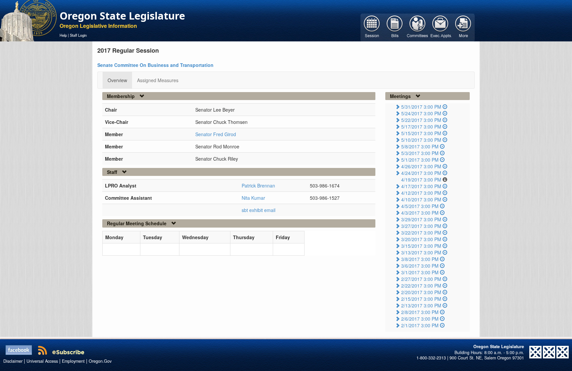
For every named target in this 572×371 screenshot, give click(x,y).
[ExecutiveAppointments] (440, 27)
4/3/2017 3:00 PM (420, 212)
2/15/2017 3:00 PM (421, 298)
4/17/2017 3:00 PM (421, 186)
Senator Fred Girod (215, 134)
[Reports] (463, 27)
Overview (117, 80)
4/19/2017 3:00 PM (421, 179)
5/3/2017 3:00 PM (420, 153)
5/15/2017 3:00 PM (421, 133)
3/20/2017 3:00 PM (421, 239)
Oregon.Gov (100, 361)
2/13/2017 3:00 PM (421, 305)
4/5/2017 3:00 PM (420, 206)
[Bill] (394, 27)
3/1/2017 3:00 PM (420, 272)
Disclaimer (13, 361)
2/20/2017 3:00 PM (421, 292)
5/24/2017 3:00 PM (421, 113)
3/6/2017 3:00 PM (420, 265)
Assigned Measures (157, 80)
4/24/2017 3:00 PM (421, 173)
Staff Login (78, 35)
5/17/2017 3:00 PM (421, 126)
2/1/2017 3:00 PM (420, 325)
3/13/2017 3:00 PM (421, 252)
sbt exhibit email (258, 210)
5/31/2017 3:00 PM (421, 106)
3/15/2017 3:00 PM (421, 245)
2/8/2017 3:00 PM (420, 312)
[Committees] (417, 27)
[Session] (371, 27)
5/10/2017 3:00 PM (421, 139)
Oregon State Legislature (122, 15)
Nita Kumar (253, 197)
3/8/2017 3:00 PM (420, 259)
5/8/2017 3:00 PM (420, 146)
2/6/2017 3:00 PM (420, 318)
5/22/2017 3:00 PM (421, 120)
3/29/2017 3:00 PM (421, 219)
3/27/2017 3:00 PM (421, 226)
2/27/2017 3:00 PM (421, 279)
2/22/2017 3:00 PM (421, 285)
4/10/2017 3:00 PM (421, 199)
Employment (73, 361)
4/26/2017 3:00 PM (421, 166)
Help (63, 35)
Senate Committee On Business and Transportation (155, 65)
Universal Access (42, 361)
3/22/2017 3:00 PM (421, 232)
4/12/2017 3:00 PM (421, 192)
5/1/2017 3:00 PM (420, 159)
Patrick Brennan (258, 185)
